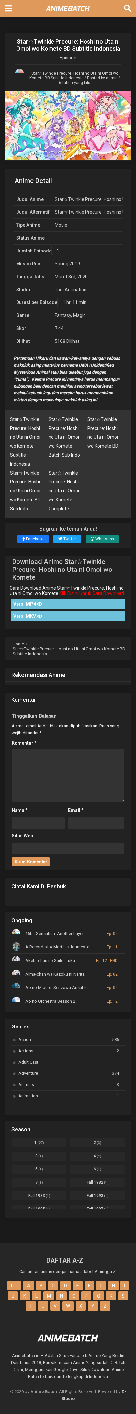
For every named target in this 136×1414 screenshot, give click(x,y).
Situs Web (22, 835)
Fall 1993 (98, 1195)
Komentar (24, 743)
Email (76, 810)
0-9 (14, 1285)
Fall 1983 (39, 1195)
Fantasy (63, 315)
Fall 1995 (39, 1209)
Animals (68, 1084)
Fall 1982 (98, 1182)
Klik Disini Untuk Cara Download (91, 593)
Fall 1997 (98, 1209)
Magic (79, 315)
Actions (68, 1050)
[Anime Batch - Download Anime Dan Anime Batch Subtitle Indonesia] (68, 12)
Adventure (68, 1073)
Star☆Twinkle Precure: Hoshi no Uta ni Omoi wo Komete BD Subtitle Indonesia (73, 75)
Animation (68, 1095)
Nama (20, 810)
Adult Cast (68, 1062)
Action (68, 1039)
